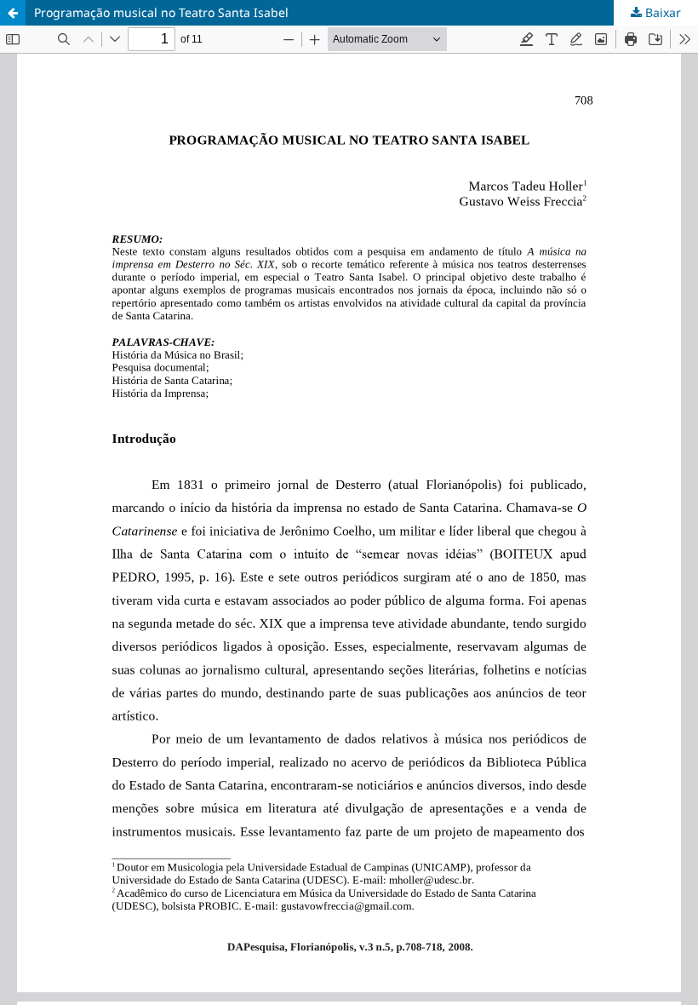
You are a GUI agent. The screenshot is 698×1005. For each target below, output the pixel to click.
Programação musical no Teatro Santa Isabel (161, 12)
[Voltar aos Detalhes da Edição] (13, 13)
